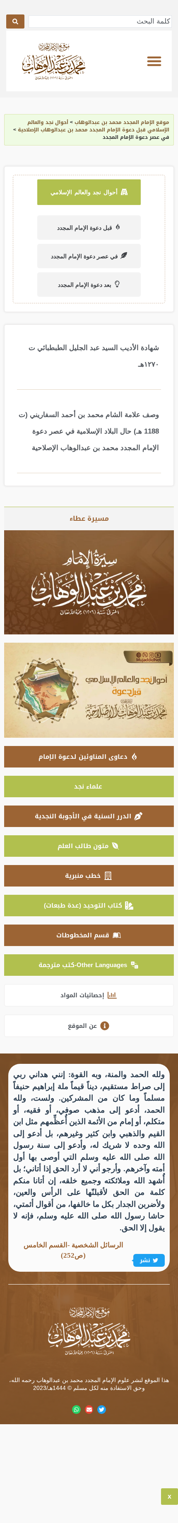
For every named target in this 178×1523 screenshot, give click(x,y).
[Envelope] (89, 1409)
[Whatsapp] (76, 1409)
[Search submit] (15, 21)
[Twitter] (101, 1409)
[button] (154, 61)
